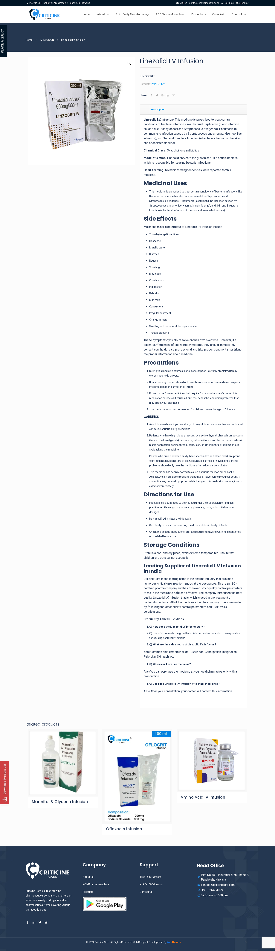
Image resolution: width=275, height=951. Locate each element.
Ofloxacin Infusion (124, 829)
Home (29, 40)
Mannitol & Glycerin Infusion (60, 801)
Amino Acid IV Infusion (203, 797)
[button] (129, 63)
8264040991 (242, 3)
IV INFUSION (47, 40)
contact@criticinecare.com (204, 3)
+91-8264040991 (213, 890)
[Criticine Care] (44, 14)
